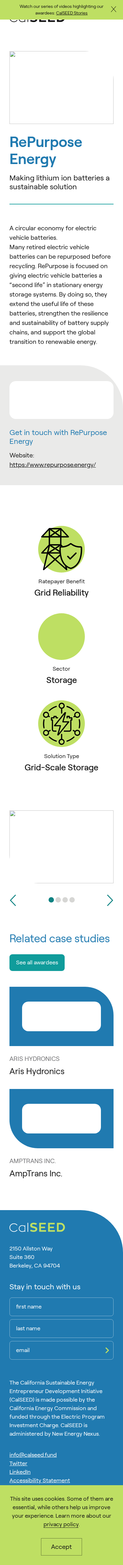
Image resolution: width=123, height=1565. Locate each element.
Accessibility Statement (39, 1480)
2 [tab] (58, 900)
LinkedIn (20, 1472)
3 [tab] (65, 900)
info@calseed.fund (33, 1455)
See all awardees (37, 962)
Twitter (18, 1463)
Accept (61, 1546)
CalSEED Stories (72, 12)
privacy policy (61, 1524)
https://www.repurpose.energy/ (52, 464)
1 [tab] (51, 900)
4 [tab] (72, 900)
